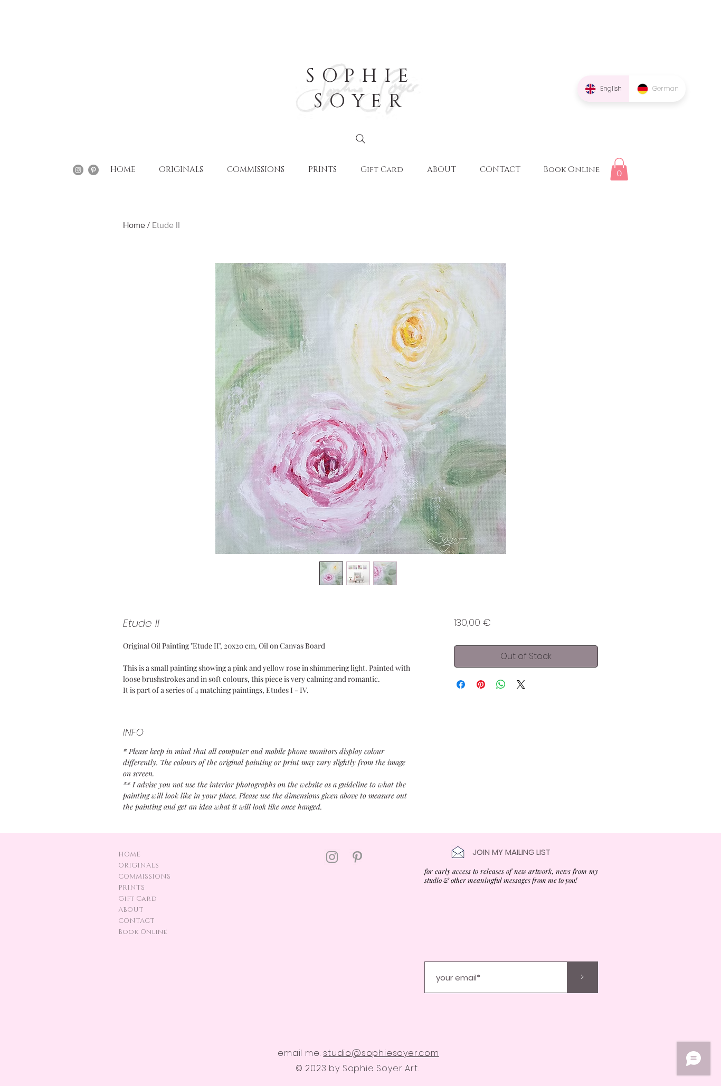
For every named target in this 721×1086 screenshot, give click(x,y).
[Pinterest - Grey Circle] (93, 170)
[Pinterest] (357, 857)
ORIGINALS (138, 865)
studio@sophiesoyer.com (381, 1053)
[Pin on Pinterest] (481, 684)
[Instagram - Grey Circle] (78, 170)
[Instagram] (332, 857)
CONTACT (136, 921)
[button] (619, 169)
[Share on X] (521, 684)
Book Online (142, 932)
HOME (129, 854)
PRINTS (131, 887)
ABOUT (131, 909)
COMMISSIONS (144, 876)
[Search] (360, 139)
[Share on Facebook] (460, 684)
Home (134, 225)
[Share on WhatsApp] (501, 684)
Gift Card (137, 898)
